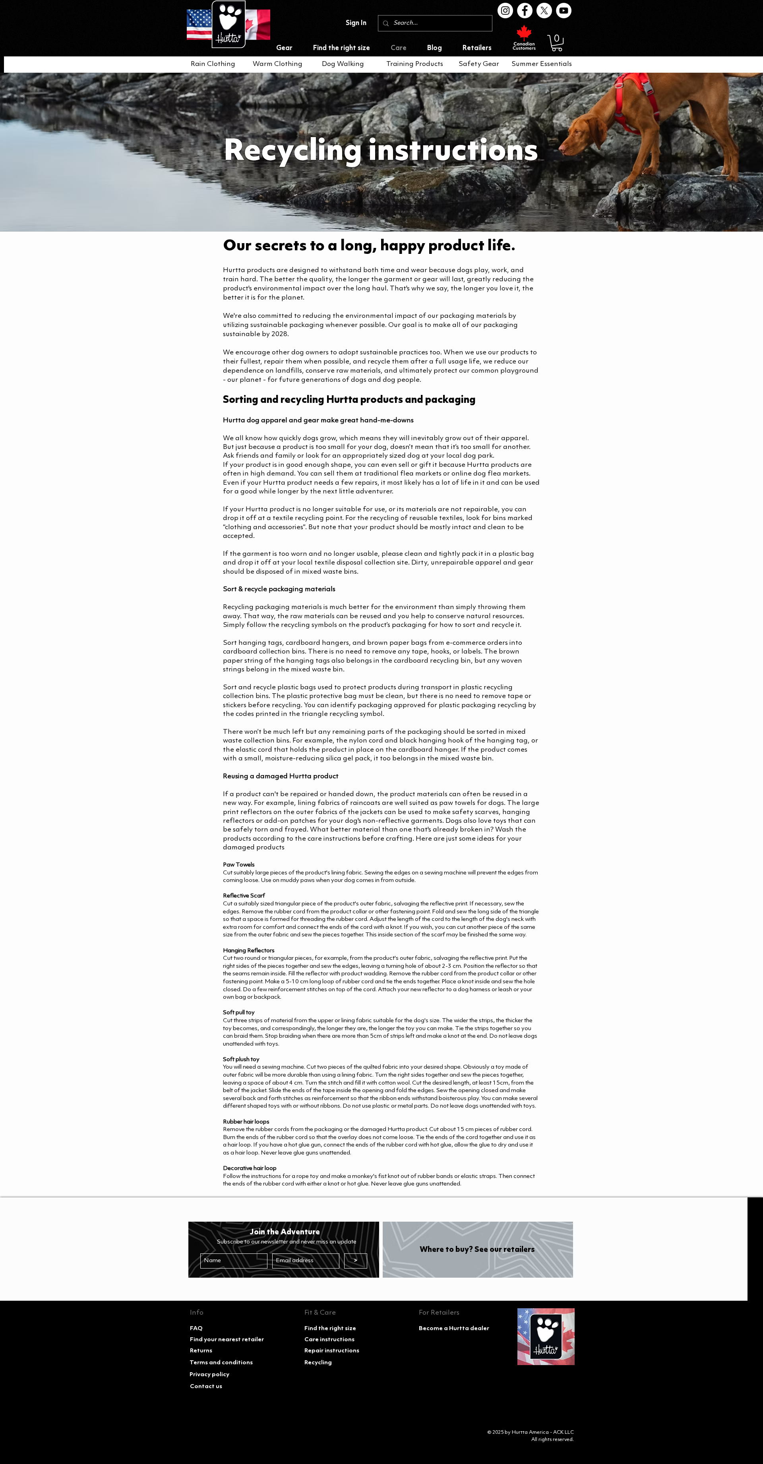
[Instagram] (505, 10)
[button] (557, 43)
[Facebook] (525, 10)
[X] (544, 10)
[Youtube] (563, 10)
